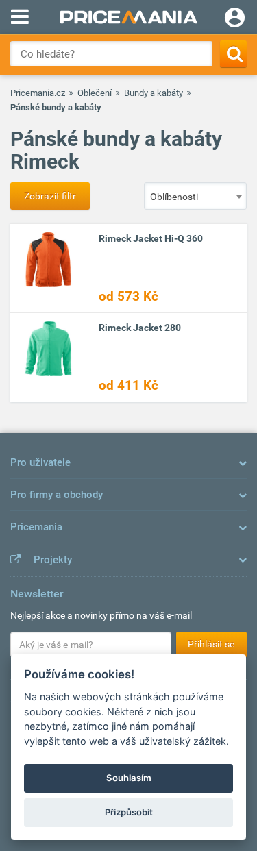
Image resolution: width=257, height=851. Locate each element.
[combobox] (195, 196)
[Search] (233, 53)
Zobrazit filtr (50, 195)
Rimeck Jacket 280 (140, 327)
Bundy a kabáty (153, 93)
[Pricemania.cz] (128, 17)
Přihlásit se (211, 644)
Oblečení (94, 93)
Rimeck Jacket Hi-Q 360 (151, 238)
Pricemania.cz (37, 93)
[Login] (235, 19)
